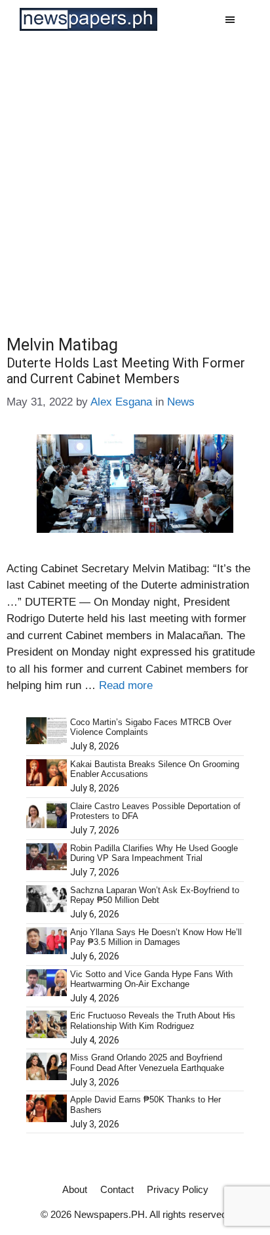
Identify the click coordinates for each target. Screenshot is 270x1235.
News (181, 402)
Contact (117, 1189)
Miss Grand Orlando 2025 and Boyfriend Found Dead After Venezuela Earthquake (147, 1063)
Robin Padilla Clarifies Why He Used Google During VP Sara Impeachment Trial (154, 853)
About (74, 1189)
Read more (126, 685)
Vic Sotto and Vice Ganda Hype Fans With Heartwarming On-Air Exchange (151, 979)
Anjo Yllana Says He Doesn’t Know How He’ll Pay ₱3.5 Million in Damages (156, 937)
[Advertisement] (135, 180)
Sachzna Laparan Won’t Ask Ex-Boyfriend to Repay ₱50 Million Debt (154, 895)
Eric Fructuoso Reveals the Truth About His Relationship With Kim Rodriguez (152, 1021)
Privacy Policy (177, 1189)
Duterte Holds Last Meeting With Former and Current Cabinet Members (126, 371)
